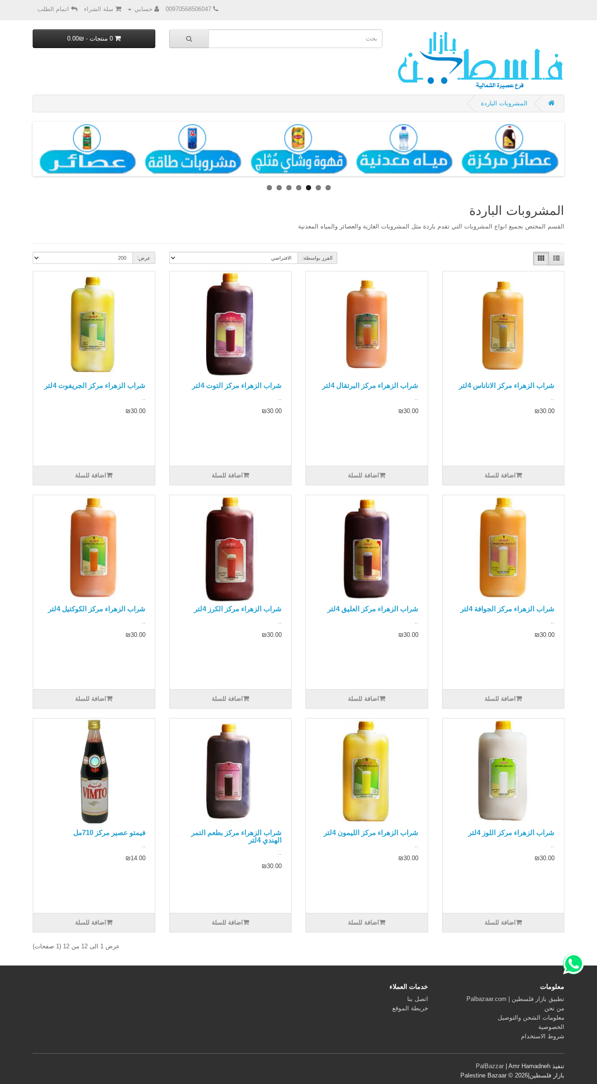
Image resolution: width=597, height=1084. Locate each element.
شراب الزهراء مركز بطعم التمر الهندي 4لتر (236, 836)
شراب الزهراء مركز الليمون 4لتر (371, 832)
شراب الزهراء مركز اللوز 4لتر (511, 832)
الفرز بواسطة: (317, 258)
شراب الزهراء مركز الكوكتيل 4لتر (97, 609)
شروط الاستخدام (542, 1036)
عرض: (144, 258)
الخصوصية (551, 1026)
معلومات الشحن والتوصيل (531, 1017)
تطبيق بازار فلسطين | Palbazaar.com (515, 998)
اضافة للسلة (500, 475)
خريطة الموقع (410, 1008)
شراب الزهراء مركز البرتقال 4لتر (370, 385)
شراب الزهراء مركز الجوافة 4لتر (507, 609)
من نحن (554, 1008)
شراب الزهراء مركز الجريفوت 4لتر (95, 385)
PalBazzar (490, 1066)
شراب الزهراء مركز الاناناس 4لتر (507, 385)
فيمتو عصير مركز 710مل (109, 832)
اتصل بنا (417, 998)
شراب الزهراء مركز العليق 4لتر (372, 609)
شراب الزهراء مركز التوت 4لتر (237, 385)
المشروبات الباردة (504, 103)
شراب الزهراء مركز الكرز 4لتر (238, 609)
